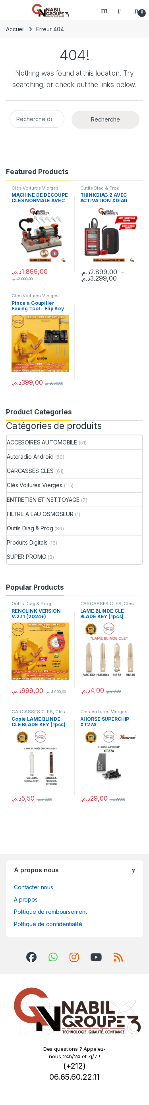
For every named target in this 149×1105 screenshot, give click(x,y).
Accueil (15, 29)
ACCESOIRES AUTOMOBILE (42, 442)
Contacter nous (33, 887)
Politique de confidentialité (48, 924)
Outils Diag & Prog (100, 188)
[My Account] (122, 10)
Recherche (105, 119)
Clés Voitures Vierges (35, 188)
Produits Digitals (27, 542)
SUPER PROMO (26, 556)
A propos (26, 899)
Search (105, 10)
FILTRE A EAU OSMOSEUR (40, 514)
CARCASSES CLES (30, 470)
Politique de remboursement (50, 911)
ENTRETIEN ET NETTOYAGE (43, 499)
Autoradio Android (30, 456)
